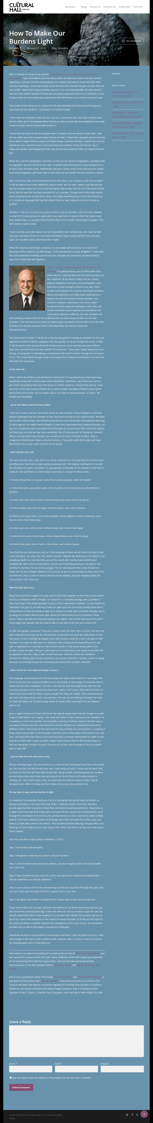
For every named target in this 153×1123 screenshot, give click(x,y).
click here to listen (50, 980)
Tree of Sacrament (63, 977)
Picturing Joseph (63, 965)
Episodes (63, 48)
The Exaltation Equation (89, 977)
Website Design (44, 1115)
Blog (54, 48)
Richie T (16, 48)
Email (58, 1063)
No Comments (133, 40)
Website (105, 1063)
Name (13, 1063)
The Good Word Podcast (88, 953)
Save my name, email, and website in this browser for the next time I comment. (51, 1077)
